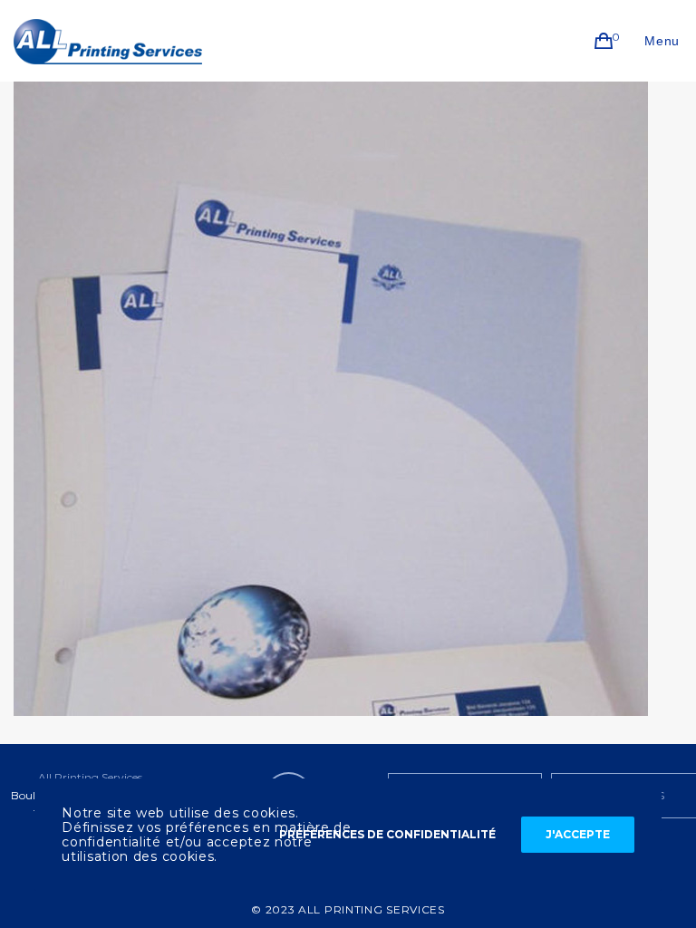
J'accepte (578, 834)
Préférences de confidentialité (387, 834)
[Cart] (604, 41)
